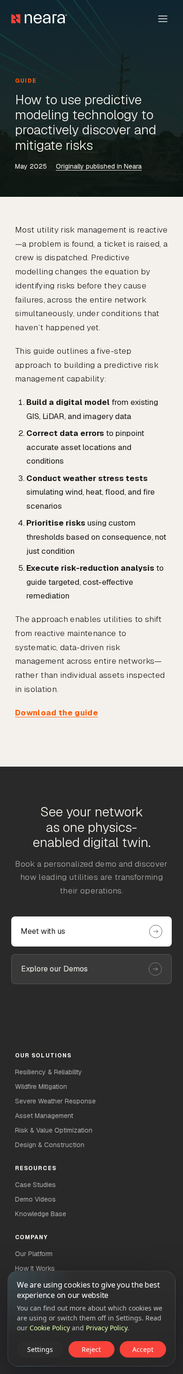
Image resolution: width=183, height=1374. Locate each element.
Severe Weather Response (55, 1101)
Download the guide (56, 712)
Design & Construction (49, 1145)
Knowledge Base (40, 1214)
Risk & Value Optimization (53, 1130)
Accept (142, 1349)
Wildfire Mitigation (41, 1086)
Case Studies (35, 1184)
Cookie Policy (50, 1327)
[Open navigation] (163, 19)
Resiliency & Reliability (48, 1072)
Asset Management (44, 1115)
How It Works (35, 1268)
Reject (91, 1349)
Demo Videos (35, 1199)
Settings (40, 1349)
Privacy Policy (106, 1327)
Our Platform (34, 1254)
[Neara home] (39, 18)
